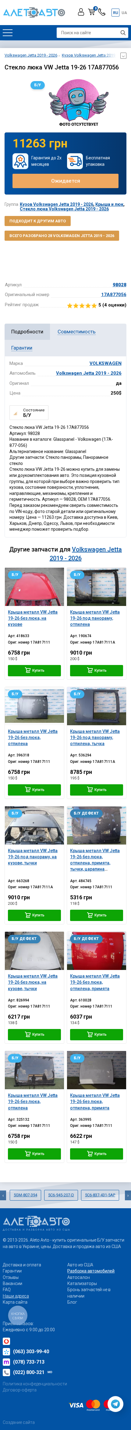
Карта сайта (15, 1302)
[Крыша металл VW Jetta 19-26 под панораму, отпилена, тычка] (96, 706)
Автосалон (78, 1277)
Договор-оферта (20, 1389)
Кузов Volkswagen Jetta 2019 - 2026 (56, 204)
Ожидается (65, 181)
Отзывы (11, 1277)
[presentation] (3, 1195)
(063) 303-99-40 (31, 1351)
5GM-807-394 (25, 1195)
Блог (72, 1302)
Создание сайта (19, 1422)
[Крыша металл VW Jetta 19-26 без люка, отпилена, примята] (96, 951)
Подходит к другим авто (37, 221)
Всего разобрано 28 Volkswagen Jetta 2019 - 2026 (61, 235)
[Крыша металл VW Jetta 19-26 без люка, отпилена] (34, 706)
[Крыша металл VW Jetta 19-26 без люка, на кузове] (34, 587)
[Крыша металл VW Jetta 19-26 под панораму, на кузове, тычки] (34, 825)
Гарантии (12, 1270)
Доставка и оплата (22, 1264)
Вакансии (12, 1283)
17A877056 (113, 294)
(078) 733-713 (28, 1362)
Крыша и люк (109, 204)
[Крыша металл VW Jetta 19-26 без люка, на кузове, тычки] (34, 951)
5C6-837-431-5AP (100, 1195)
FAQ (7, 1289)
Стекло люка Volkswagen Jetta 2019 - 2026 (64, 208)
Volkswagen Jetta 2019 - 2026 (89, 373)
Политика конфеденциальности (35, 1383)
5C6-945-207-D (61, 1195)
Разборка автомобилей (91, 1270)
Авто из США (80, 1264)
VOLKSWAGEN (106, 363)
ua (124, 12)
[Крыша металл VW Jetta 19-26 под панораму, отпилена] (96, 587)
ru (115, 12)
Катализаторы (82, 1283)
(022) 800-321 (32, 1372)
